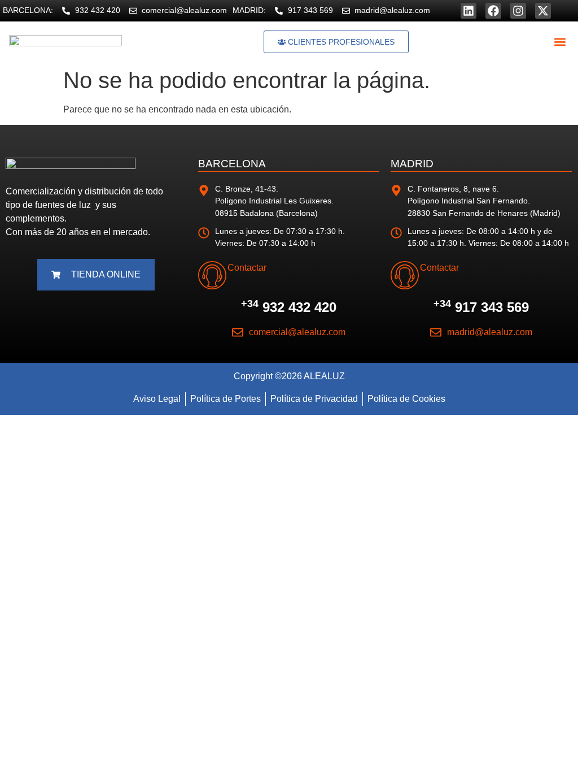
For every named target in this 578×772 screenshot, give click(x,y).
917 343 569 (481, 307)
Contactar (246, 267)
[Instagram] (518, 11)
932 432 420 (288, 307)
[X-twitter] (543, 11)
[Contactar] (212, 275)
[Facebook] (493, 11)
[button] (559, 42)
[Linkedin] (468, 11)
